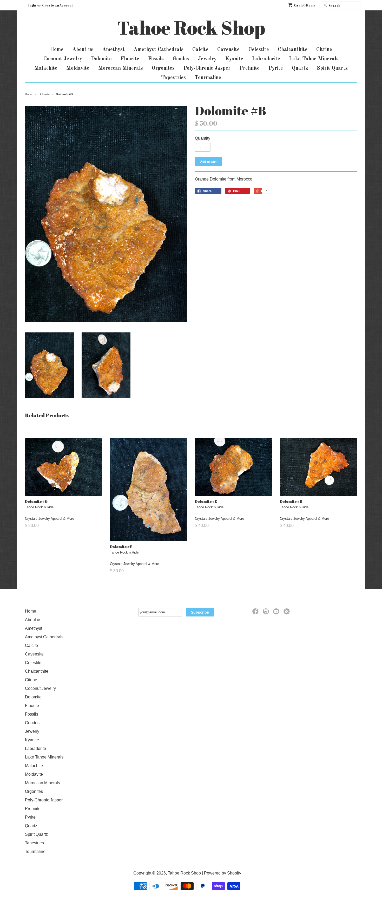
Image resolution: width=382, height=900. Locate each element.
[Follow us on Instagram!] (267, 613)
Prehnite (249, 68)
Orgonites (163, 68)
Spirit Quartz (332, 68)
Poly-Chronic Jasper (206, 68)
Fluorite (130, 59)
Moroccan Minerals (120, 68)
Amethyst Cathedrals (158, 49)
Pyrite (275, 68)
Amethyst (113, 49)
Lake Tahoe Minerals (314, 59)
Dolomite (101, 59)
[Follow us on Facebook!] (256, 613)
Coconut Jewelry (62, 59)
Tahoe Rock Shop (191, 27)
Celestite (258, 49)
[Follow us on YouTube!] (277, 613)
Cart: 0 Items (304, 5)
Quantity (202, 138)
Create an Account (57, 5)
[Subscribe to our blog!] (287, 613)
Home (56, 49)
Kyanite (234, 59)
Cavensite (228, 49)
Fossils (156, 59)
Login (32, 5)
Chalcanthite (292, 49)
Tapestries (173, 77)
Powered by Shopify (222, 873)
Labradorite (266, 59)
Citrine (324, 49)
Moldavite (77, 68)
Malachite (45, 68)
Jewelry (207, 59)
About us (82, 49)
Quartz (300, 68)
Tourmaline (208, 77)
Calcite (200, 49)
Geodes (181, 59)
